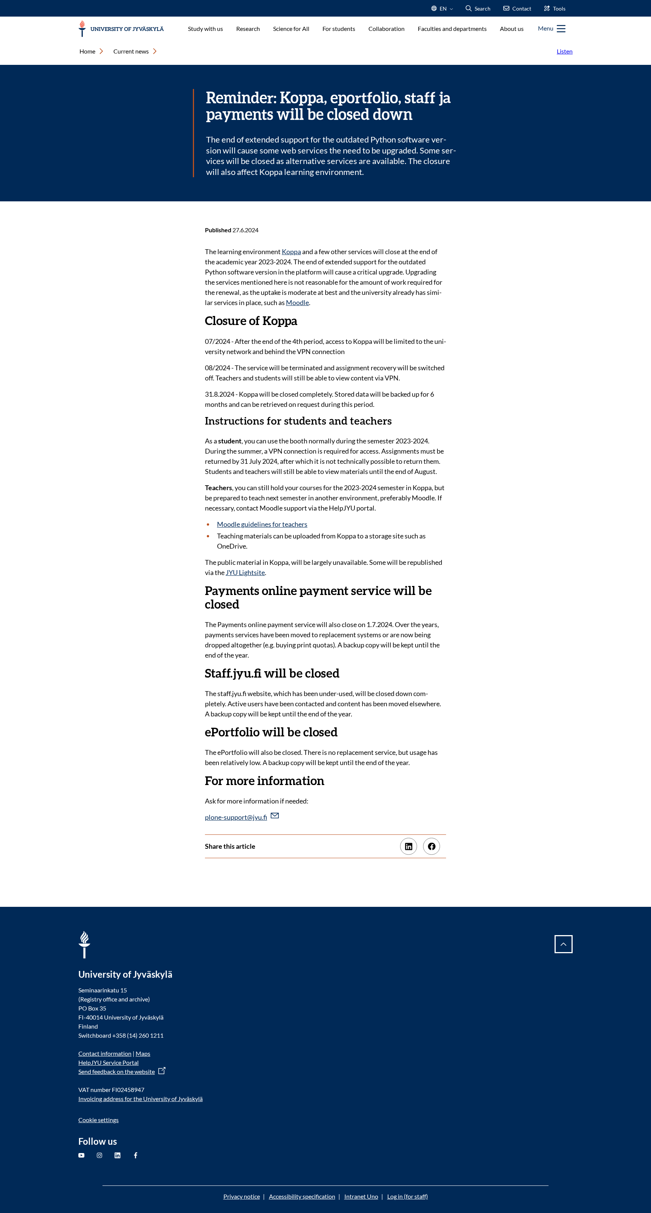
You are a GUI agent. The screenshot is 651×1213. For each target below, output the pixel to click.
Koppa (291, 251)
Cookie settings (98, 1119)
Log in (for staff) (407, 1196)
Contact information (104, 1053)
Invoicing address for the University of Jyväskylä (140, 1098)
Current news (131, 51)
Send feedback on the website (116, 1071)
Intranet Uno (361, 1196)
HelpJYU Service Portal (108, 1062)
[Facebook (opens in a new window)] (431, 846)
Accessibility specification (302, 1196)
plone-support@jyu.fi (236, 817)
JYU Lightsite (245, 572)
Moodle (297, 302)
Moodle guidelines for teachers (262, 524)
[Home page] (121, 28)
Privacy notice (241, 1196)
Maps (143, 1053)
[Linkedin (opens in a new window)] (408, 846)
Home (87, 51)
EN (442, 10)
